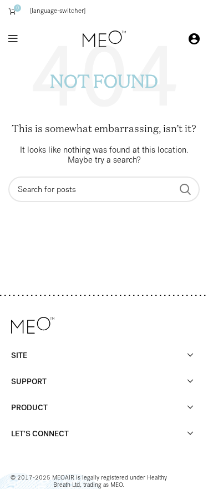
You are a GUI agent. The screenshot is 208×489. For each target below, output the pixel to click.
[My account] (194, 39)
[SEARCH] (185, 189)
